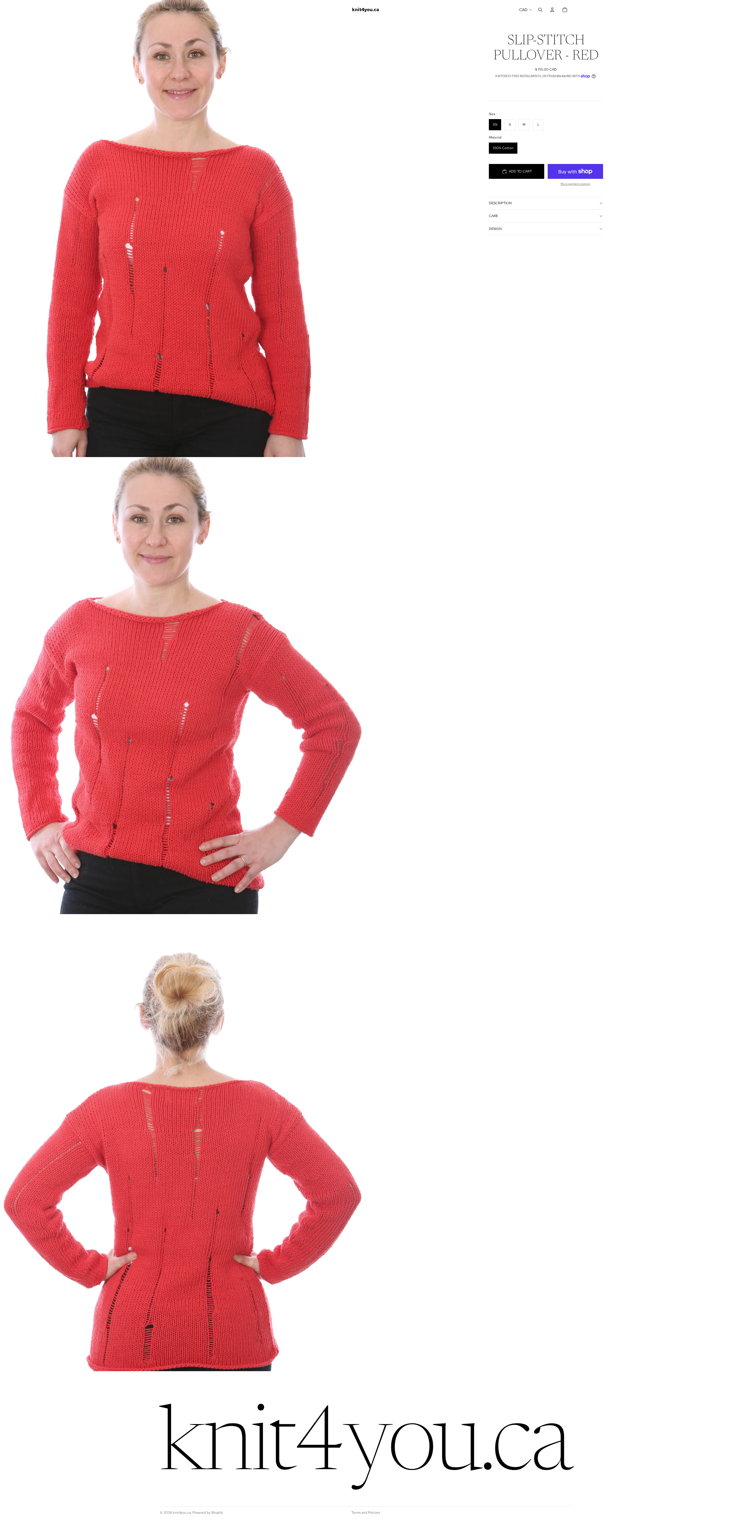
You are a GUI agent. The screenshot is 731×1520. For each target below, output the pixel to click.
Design (495, 229)
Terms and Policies (366, 1512)
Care (493, 216)
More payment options (575, 184)
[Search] (540, 9)
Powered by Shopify (207, 1512)
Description (500, 203)
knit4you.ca (182, 1512)
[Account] (552, 9)
